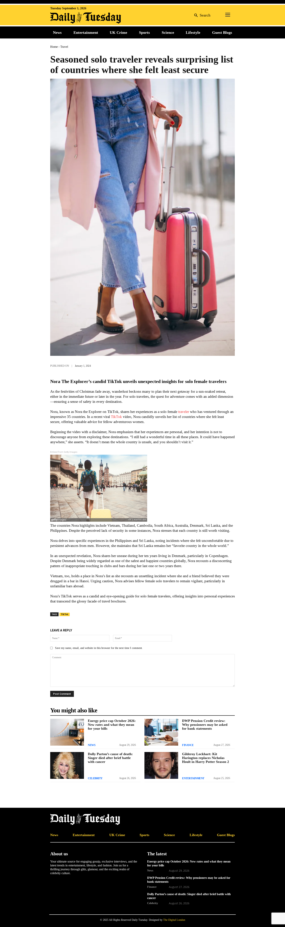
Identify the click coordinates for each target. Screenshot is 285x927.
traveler (183, 412)
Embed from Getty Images (63, 452)
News (91, 745)
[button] (201, 15)
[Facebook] (186, 365)
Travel (64, 46)
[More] (231, 365)
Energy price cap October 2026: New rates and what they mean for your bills (112, 724)
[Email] (221, 365)
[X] (195, 365)
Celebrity (95, 778)
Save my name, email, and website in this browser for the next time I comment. (99, 648)
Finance (188, 745)
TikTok (116, 417)
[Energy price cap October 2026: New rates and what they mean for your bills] (67, 732)
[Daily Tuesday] (75, 18)
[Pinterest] (213, 365)
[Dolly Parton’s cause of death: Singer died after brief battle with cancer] (67, 765)
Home (54, 46)
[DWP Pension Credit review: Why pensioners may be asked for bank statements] (161, 732)
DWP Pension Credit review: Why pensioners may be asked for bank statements (204, 724)
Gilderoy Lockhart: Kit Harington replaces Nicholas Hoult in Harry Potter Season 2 (205, 758)
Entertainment (193, 778)
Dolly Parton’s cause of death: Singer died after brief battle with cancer (110, 758)
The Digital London (174, 919)
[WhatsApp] (204, 365)
